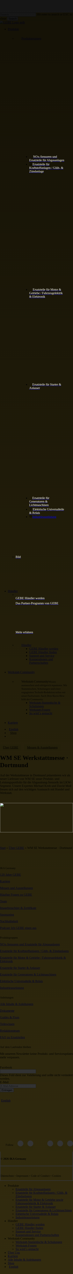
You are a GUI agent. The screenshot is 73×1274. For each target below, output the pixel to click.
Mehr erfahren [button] (24, 632)
